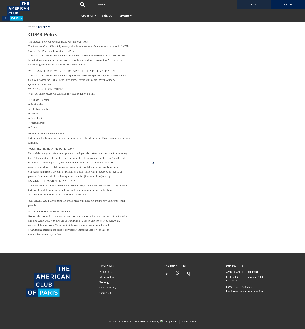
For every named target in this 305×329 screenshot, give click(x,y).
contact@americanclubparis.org (249, 291)
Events (102, 282)
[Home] (38, 11)
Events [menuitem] (124, 15)
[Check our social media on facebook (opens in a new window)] (177, 273)
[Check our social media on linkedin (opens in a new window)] (167, 273)
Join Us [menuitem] (107, 15)
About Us (104, 272)
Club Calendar (106, 287)
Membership (105, 277)
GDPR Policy (189, 321)
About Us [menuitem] (87, 15)
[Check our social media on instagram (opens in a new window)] (188, 273)
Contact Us (105, 292)
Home (31, 26)
